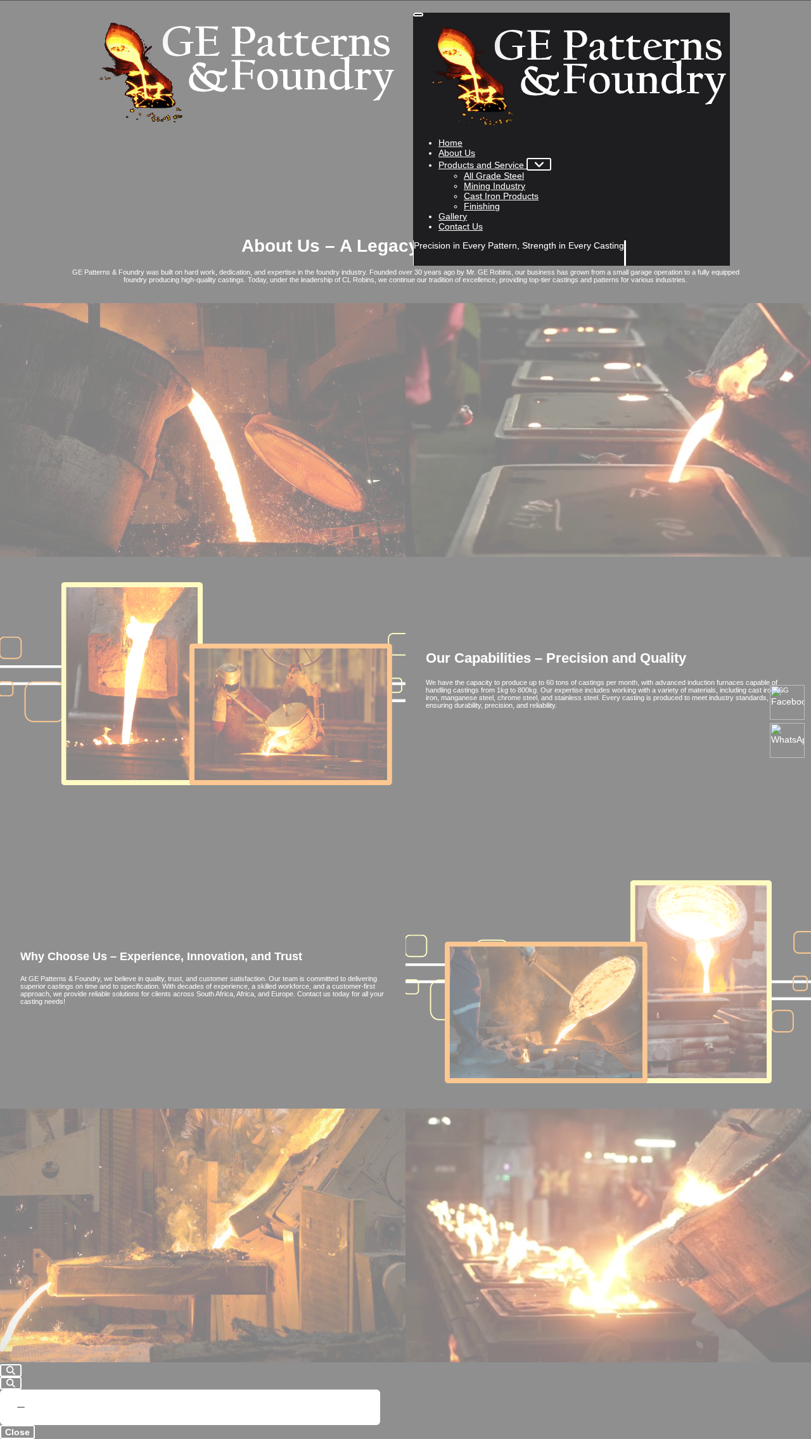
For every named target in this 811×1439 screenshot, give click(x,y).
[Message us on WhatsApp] (787, 740)
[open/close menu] (418, 14)
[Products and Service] (539, 164)
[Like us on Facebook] (787, 702)
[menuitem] (450, 143)
